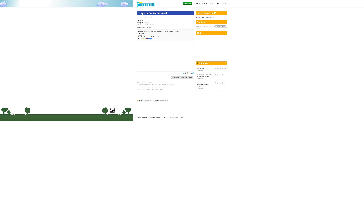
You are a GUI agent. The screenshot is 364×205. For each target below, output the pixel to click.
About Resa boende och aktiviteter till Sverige (148, 117)
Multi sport (147, 22)
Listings (197, 3)
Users (211, 3)
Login (217, 3)
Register (224, 3)
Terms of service (174, 117)
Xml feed (183, 117)
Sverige (171, 31)
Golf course (200, 68)
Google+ (191, 117)
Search (204, 3)
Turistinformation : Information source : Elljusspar (203, 84)
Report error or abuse (162, 100)
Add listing (187, 3)
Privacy (165, 117)
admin (151, 18)
